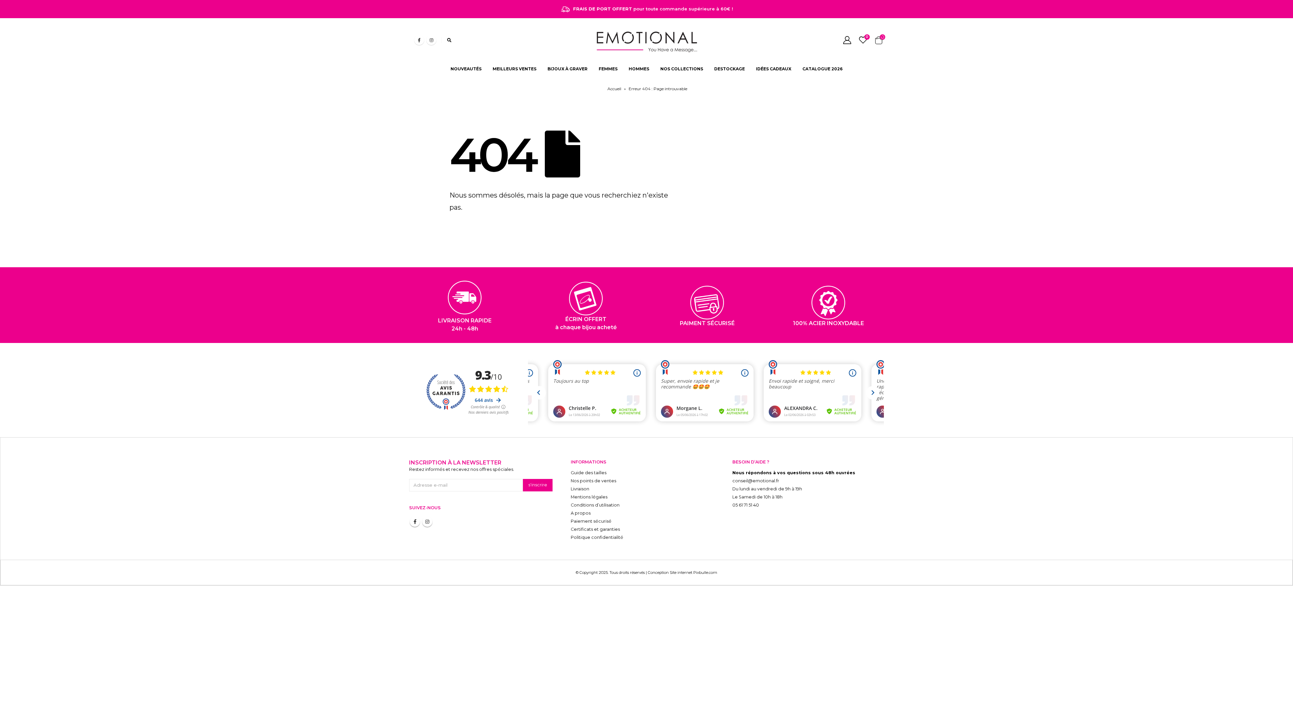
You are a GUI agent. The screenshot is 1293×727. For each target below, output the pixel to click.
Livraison (580, 488)
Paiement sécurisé (591, 521)
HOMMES (639, 68)
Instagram (427, 522)
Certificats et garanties (595, 529)
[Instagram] (431, 40)
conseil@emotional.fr (755, 480)
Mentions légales (589, 496)
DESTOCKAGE (729, 68)
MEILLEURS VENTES (514, 68)
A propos (581, 513)
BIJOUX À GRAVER (568, 68)
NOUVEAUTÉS (466, 68)
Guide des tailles (588, 472)
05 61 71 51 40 (745, 505)
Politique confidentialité (597, 537)
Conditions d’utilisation (595, 505)
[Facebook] (419, 40)
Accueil (614, 88)
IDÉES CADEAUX (773, 68)
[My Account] (847, 40)
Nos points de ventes (593, 480)
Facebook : (415, 522)
